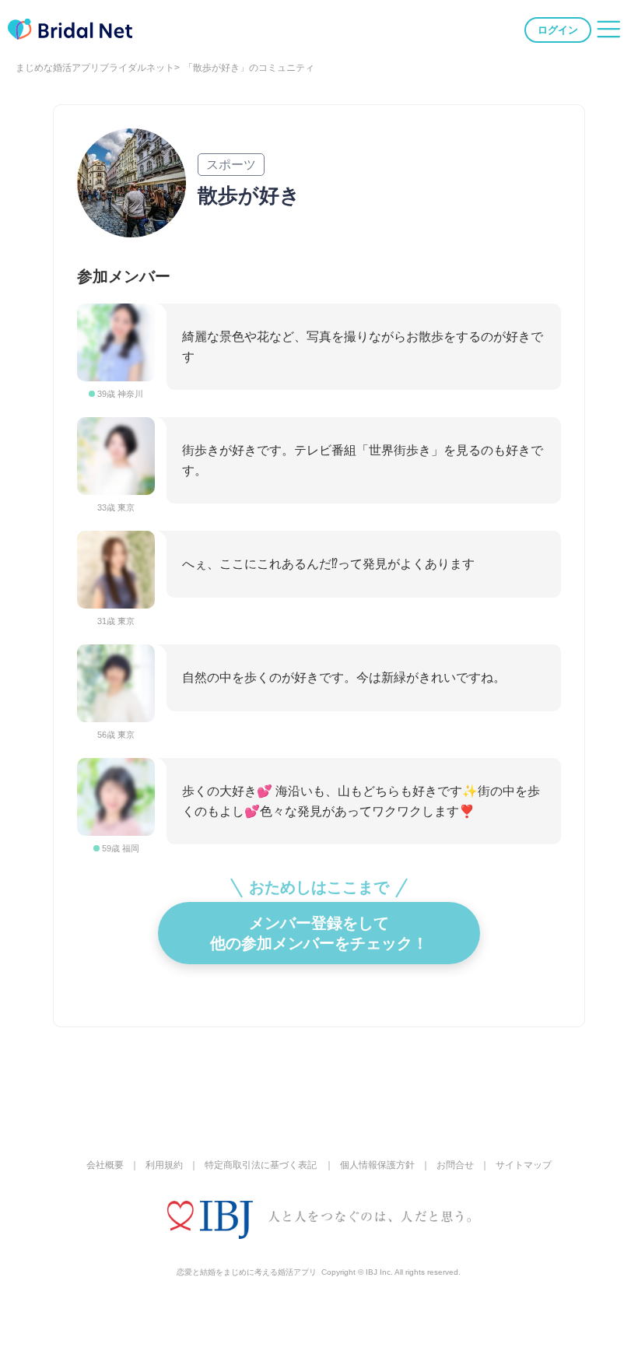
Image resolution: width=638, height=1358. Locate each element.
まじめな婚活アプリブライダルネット (95, 67)
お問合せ (455, 1165)
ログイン (558, 30)
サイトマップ (524, 1165)
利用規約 (164, 1165)
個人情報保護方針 (377, 1165)
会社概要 (105, 1165)
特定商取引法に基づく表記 (261, 1165)
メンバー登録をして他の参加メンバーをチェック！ (319, 933)
